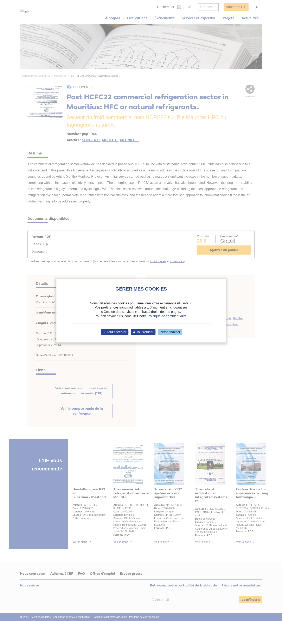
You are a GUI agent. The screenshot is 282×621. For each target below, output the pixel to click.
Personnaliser (170, 332)
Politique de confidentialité (167, 316)
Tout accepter (116, 332)
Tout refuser (144, 332)
